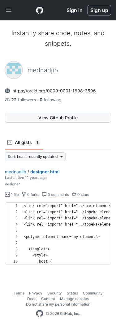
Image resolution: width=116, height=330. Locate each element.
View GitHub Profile (58, 117)
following (51, 99)
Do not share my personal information (58, 304)
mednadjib (15, 171)
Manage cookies (74, 298)
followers (24, 99)
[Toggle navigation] (8, 10)
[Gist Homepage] (39, 10)
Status (72, 293)
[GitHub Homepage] (39, 314)
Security (54, 293)
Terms (19, 293)
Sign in (75, 10)
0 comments (58, 194)
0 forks (32, 194)
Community (93, 293)
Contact (48, 298)
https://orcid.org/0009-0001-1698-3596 (54, 90)
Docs (31, 298)
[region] (58, 233)
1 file (14, 194)
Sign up (99, 10)
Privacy (35, 293)
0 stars (82, 194)
